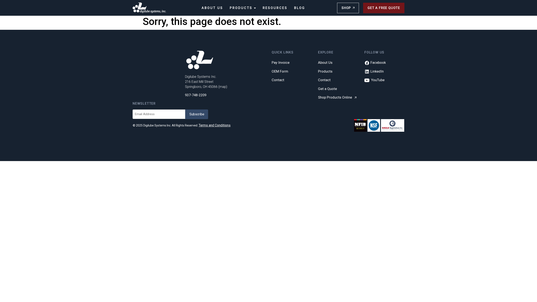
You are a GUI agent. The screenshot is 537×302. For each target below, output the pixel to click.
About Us (212, 8)
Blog (299, 8)
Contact (278, 80)
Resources (275, 8)
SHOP (346, 8)
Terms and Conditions (215, 125)
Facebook (378, 62)
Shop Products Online (335, 97)
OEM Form (280, 71)
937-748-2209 (195, 95)
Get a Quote (327, 89)
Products (242, 8)
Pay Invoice (280, 62)
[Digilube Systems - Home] (149, 8)
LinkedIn (377, 71)
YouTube (377, 80)
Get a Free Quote (384, 8)
